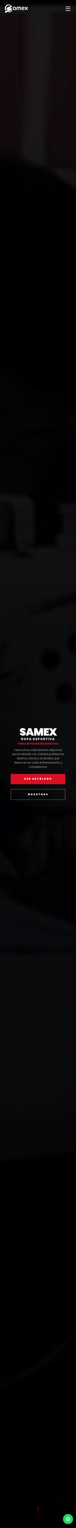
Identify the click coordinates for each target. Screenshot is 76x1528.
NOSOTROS (38, 794)
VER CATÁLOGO (38, 779)
